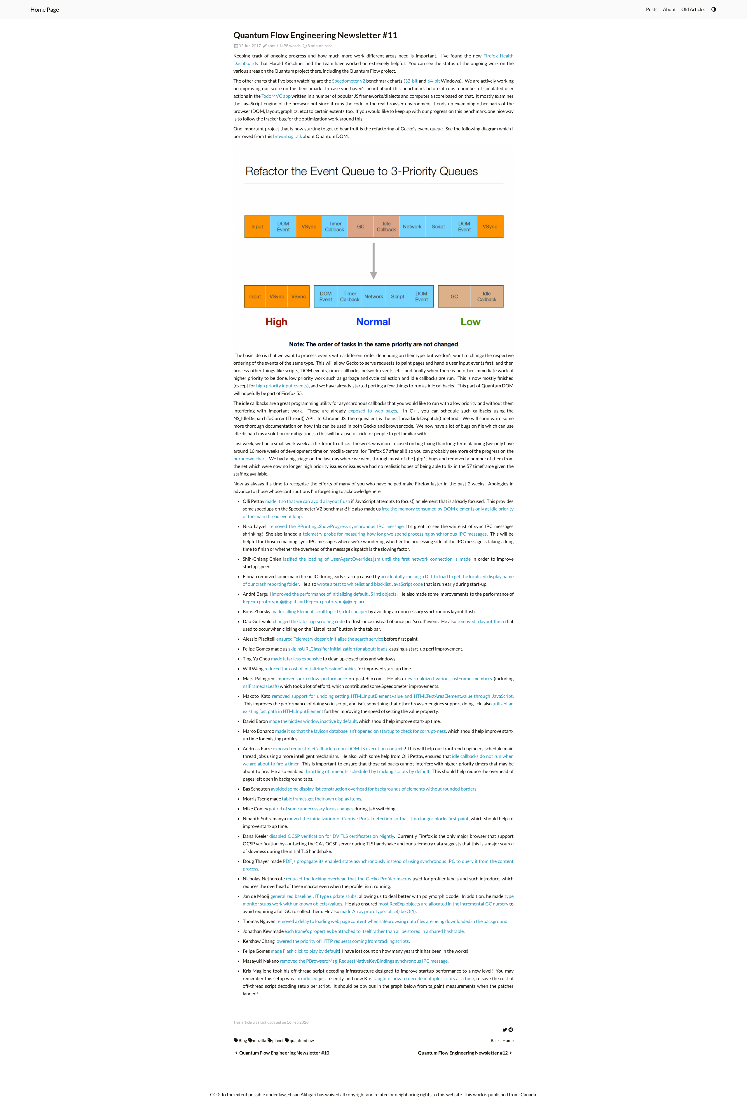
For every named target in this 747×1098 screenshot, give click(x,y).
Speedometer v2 (348, 80)
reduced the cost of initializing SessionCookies (310, 668)
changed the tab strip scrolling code (309, 621)
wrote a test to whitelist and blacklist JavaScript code (370, 584)
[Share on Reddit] (511, 1029)
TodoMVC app (276, 96)
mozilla (259, 1040)
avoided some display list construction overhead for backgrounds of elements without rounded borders (374, 788)
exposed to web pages (372, 410)
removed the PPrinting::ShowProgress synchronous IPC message (336, 526)
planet (278, 1040)
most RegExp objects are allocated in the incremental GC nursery (443, 903)
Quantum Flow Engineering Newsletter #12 (463, 1052)
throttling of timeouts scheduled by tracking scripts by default (366, 771)
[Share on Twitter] (505, 1029)
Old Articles (693, 9)
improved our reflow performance (311, 678)
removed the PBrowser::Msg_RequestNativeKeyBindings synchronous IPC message (364, 961)
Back (495, 1040)
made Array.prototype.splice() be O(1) (378, 911)
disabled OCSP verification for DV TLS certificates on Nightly (331, 836)
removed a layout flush (481, 621)
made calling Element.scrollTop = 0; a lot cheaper (319, 611)
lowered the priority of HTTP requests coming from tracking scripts (342, 941)
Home (508, 1040)
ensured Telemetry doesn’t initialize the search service (329, 638)
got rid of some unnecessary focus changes (311, 808)
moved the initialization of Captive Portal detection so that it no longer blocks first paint (378, 818)
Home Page (44, 9)
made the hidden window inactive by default (313, 721)
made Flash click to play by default (305, 951)
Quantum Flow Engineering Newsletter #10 (284, 1052)
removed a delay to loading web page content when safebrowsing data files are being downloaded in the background (391, 921)
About (669, 9)
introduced (306, 978)
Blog (243, 1040)
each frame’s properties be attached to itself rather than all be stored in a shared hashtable (374, 931)
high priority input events (281, 385)
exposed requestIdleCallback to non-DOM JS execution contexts (338, 748)
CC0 (214, 1094)
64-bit (433, 80)
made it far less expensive (296, 658)
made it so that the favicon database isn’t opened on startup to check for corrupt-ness (360, 731)
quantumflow (302, 1040)
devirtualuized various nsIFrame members (448, 678)
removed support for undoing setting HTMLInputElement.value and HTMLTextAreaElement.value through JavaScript (392, 696)
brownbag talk (287, 136)
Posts (651, 9)
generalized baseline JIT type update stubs (313, 896)
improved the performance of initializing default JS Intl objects (334, 594)
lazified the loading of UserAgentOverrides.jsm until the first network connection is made (376, 559)
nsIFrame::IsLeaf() (261, 686)
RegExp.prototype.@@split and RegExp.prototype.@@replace (304, 601)
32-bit (411, 80)
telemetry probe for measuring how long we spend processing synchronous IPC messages (395, 533)
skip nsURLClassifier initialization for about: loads (338, 648)
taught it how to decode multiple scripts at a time (424, 978)
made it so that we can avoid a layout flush (307, 501)
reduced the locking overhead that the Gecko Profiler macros (348, 878)
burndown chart (249, 458)
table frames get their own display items (321, 798)
